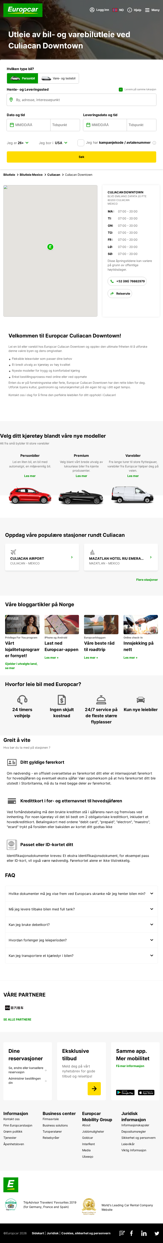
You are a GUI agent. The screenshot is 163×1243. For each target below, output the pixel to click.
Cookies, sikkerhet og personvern (86, 1233)
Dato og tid (16, 115)
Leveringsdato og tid (100, 115)
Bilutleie (9, 174)
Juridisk (53, 1233)
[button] (50, 247)
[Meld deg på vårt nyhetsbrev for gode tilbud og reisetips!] (94, 1088)
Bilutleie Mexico (31, 174)
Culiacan (53, 174)
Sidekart (38, 1233)
